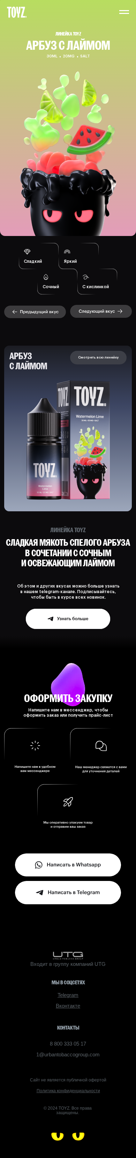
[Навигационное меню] (124, 12)
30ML (52, 56)
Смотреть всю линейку (98, 357)
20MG (69, 56)
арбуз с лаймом (28, 360)
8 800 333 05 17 (68, 1044)
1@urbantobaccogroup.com (68, 1054)
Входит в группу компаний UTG (68, 964)
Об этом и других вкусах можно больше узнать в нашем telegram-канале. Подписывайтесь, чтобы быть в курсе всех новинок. (68, 591)
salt (85, 56)
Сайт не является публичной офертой (68, 1080)
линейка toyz (68, 34)
